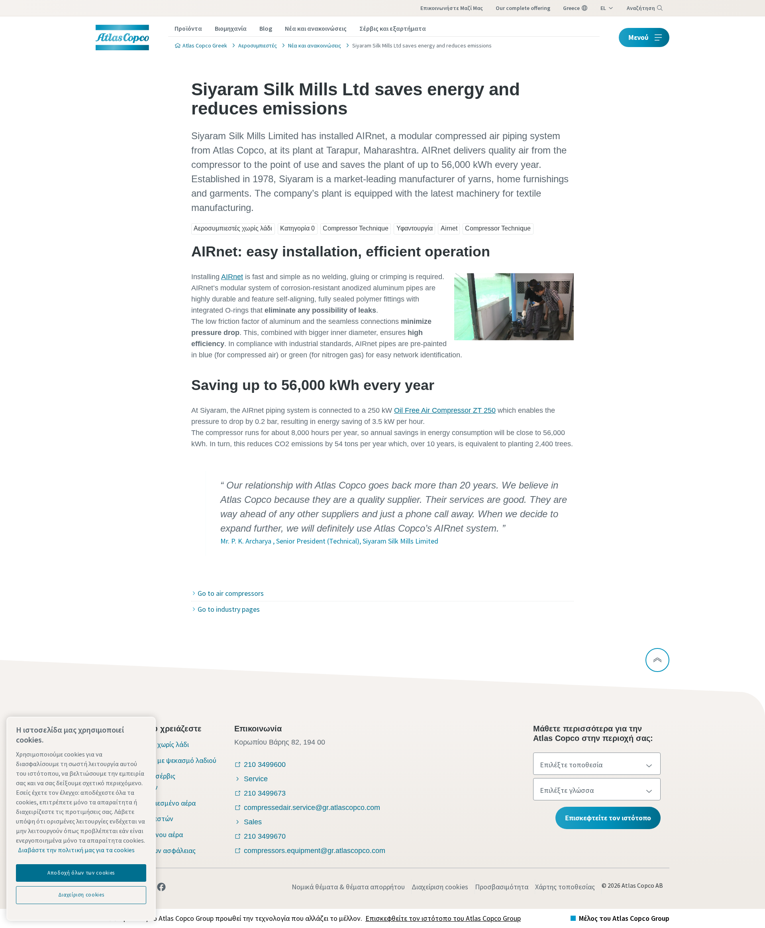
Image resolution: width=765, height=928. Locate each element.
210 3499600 (265, 764)
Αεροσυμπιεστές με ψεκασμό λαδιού (160, 760)
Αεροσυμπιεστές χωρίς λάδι (233, 228)
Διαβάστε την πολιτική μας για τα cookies (76, 850)
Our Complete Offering (523, 8)
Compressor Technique (355, 228)
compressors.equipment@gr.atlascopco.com (314, 851)
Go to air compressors (231, 593)
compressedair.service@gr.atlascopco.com (312, 808)
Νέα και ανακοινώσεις (316, 28)
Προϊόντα (188, 28)
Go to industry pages (229, 609)
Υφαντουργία (414, 228)
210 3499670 (265, 836)
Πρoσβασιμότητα (501, 886)
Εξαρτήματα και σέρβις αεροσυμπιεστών (140, 781)
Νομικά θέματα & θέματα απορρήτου (348, 886)
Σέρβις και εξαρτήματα (392, 28)
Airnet (449, 228)
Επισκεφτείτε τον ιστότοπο (608, 817)
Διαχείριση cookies (440, 886)
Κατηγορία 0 (297, 228)
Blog (265, 28)
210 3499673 (265, 793)
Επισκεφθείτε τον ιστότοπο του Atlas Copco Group (443, 918)
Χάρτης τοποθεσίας (565, 886)
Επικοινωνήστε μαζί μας (451, 8)
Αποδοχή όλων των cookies (81, 872)
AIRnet (232, 277)
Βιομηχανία (231, 28)
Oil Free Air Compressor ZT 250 (445, 410)
